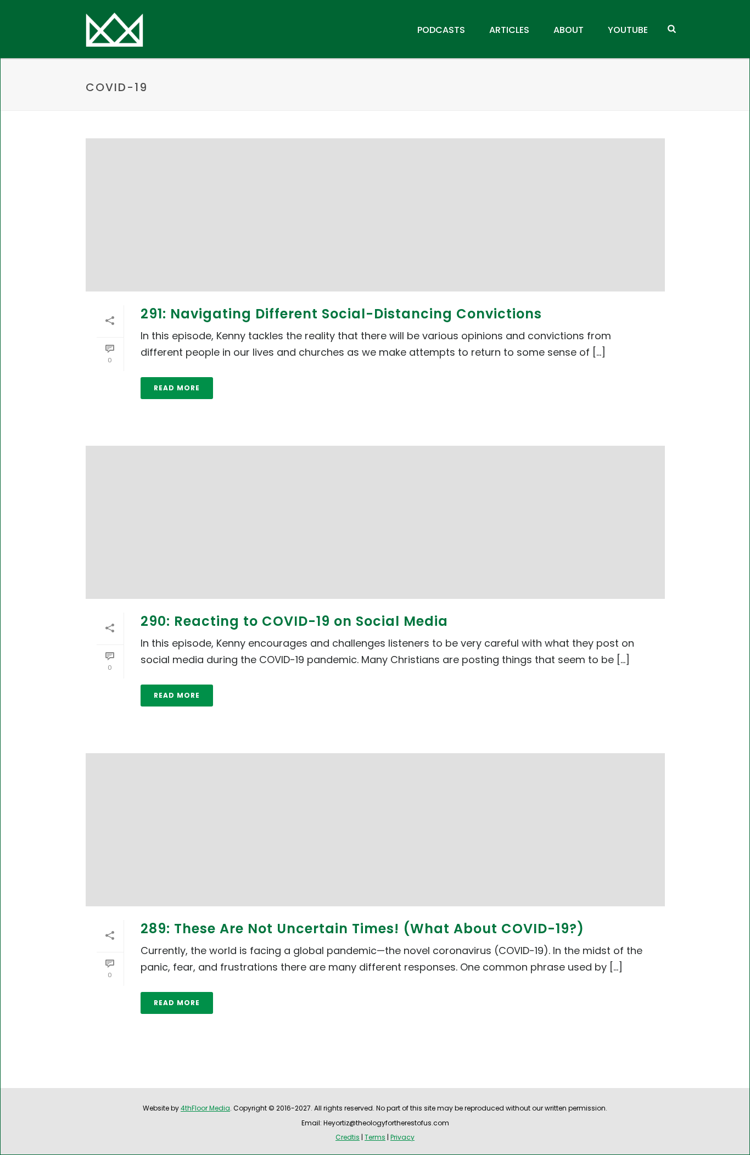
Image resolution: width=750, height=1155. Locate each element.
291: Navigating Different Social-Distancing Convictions (341, 314)
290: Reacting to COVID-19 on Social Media (294, 621)
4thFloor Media (205, 1108)
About (568, 30)
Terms (375, 1137)
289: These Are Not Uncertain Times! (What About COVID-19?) (362, 928)
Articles (509, 30)
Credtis (347, 1137)
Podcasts (441, 30)
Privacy (402, 1137)
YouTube (628, 30)
